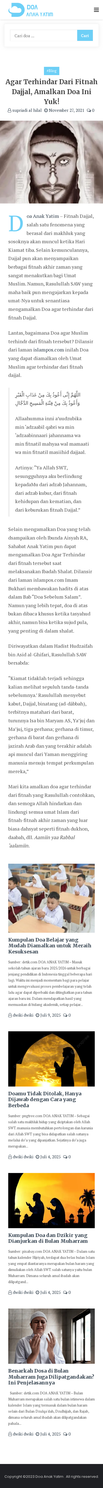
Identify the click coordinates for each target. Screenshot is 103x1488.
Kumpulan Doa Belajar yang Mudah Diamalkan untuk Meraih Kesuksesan (49, 946)
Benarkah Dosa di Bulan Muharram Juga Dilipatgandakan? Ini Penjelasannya (51, 1377)
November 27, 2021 (66, 110)
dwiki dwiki (22, 1015)
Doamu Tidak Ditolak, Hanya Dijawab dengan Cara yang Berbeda (44, 1099)
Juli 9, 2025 (50, 1015)
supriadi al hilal (26, 110)
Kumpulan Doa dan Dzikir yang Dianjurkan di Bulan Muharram (48, 1238)
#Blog (52, 70)
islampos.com (48, 349)
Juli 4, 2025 (50, 1156)
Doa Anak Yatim (43, 216)
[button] (96, 10)
